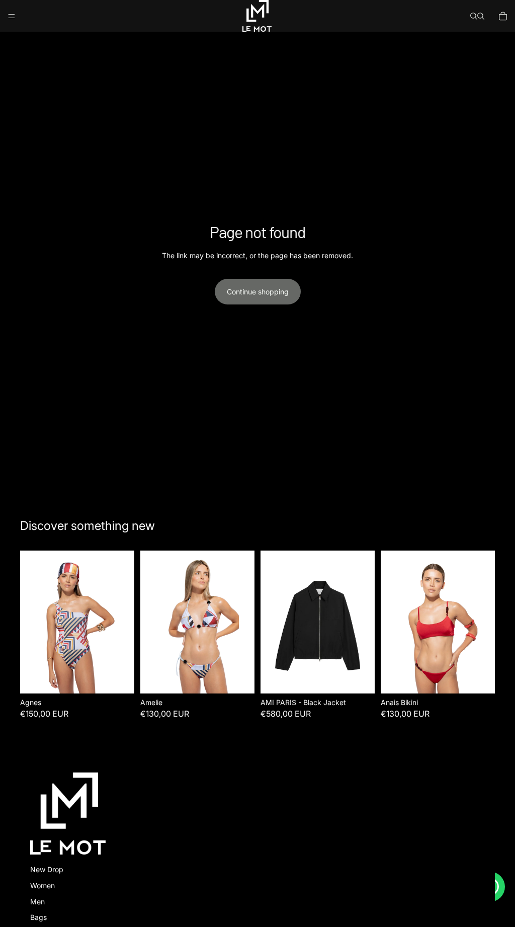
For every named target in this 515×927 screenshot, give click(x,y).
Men (37, 901)
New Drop (46, 869)
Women (42, 885)
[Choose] (119, 678)
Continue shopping (258, 291)
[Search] (474, 16)
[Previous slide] (272, 622)
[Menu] (11, 16)
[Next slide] (364, 622)
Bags (38, 917)
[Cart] (503, 16)
